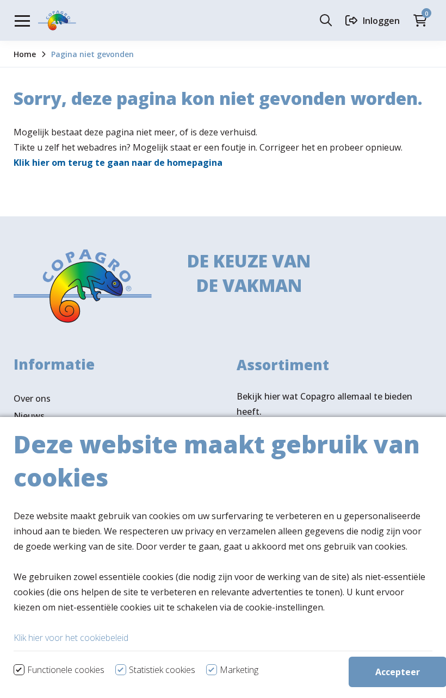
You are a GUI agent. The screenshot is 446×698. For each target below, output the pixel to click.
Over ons (32, 398)
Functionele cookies (65, 670)
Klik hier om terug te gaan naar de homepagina (118, 163)
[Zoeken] (328, 20)
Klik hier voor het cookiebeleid (71, 638)
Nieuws (29, 416)
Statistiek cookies (162, 670)
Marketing (239, 670)
